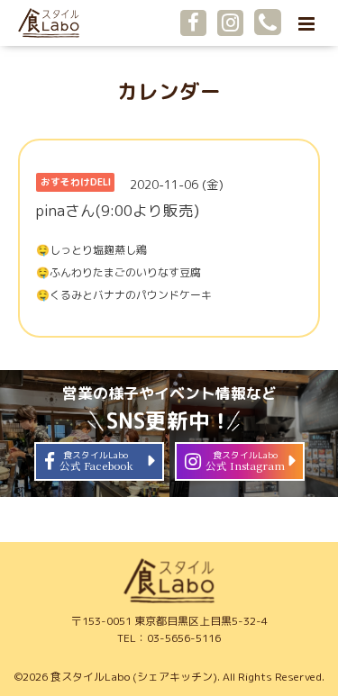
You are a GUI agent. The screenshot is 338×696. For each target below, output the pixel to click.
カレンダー (169, 91)
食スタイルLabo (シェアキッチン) (133, 676)
